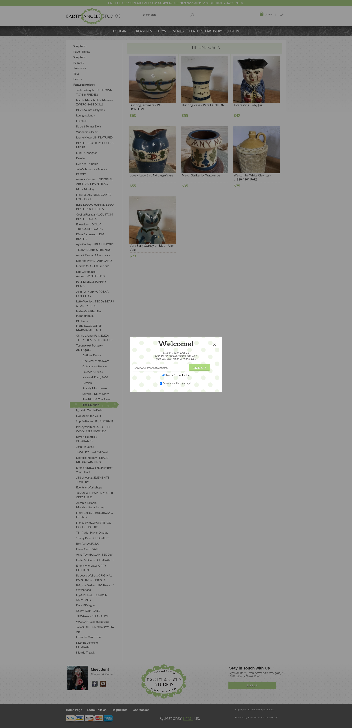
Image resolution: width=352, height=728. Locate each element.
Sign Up (169, 375)
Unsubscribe (183, 375)
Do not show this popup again (177, 383)
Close (214, 344)
